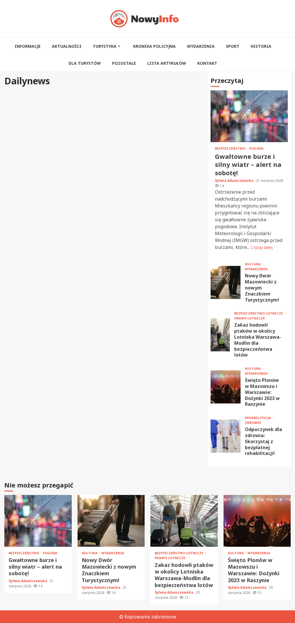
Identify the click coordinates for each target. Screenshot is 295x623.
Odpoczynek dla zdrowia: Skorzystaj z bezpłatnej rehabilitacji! (226, 436)
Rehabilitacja (258, 417)
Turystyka (104, 46)
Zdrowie (253, 422)
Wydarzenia (201, 46)
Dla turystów (85, 63)
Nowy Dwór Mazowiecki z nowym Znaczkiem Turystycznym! (226, 282)
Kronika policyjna (154, 46)
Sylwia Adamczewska (234, 180)
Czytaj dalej (262, 247)
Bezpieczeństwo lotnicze (259, 313)
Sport (232, 46)
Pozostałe (124, 63)
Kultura (253, 264)
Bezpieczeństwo (230, 148)
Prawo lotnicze (249, 318)
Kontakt (207, 63)
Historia (261, 46)
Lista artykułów (166, 63)
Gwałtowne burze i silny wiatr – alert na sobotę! (249, 116)
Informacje (28, 46)
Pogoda (256, 148)
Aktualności (67, 46)
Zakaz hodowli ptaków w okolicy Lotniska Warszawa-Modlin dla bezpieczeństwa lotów (220, 334)
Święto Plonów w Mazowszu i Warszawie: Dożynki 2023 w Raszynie (226, 386)
